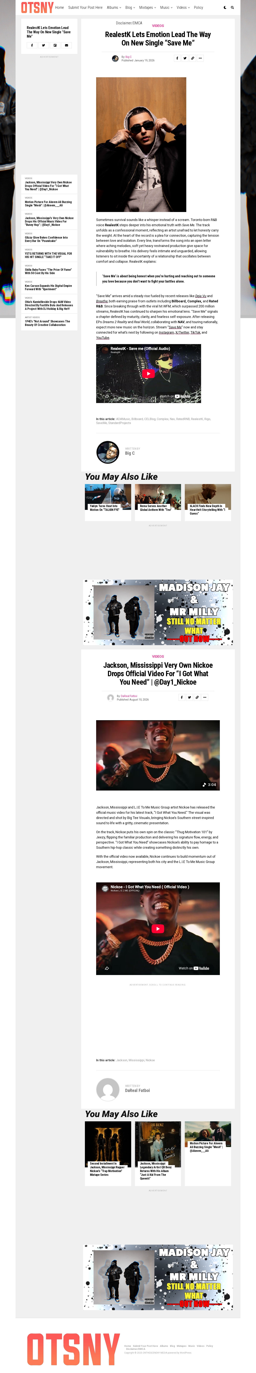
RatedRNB (183, 419)
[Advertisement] (49, 115)
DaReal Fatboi (129, 696)
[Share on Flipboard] (55, 45)
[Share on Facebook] (32, 45)
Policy (198, 7)
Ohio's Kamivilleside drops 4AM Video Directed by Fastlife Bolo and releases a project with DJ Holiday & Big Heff (49, 305)
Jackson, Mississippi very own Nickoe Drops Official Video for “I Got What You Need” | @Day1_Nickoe (48, 186)
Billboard (137, 419)
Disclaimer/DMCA (129, 23)
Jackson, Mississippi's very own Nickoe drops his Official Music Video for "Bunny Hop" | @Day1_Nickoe (49, 221)
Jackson (121, 1060)
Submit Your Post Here (85, 7)
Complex (162, 419)
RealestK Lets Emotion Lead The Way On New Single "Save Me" (48, 32)
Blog (128, 7)
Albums (112, 7)
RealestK (197, 419)
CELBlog (150, 419)
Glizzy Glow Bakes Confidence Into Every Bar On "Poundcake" (46, 239)
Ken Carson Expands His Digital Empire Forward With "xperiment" (48, 287)
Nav (172, 419)
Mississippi (136, 1060)
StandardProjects (119, 423)
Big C (129, 56)
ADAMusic (123, 419)
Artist (28, 317)
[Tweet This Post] (43, 45)
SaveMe (101, 423)
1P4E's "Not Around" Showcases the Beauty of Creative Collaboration (47, 323)
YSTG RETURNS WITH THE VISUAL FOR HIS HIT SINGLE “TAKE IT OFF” (48, 255)
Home (59, 7)
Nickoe (150, 1060)
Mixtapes (146, 7)
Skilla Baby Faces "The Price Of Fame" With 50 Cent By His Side (48, 271)
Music (164, 7)
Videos (182, 7)
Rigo (207, 419)
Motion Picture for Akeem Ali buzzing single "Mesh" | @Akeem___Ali (48, 203)
